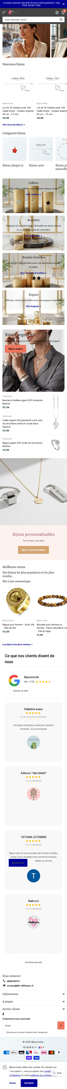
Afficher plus (18, 863)
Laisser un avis (20, 690)
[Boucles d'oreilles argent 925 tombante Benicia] (56, 402)
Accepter (29, 1083)
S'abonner (61, 1025)
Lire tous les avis (33, 962)
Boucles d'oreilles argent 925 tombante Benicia (22, 402)
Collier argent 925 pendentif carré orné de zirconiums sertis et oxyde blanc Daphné (22, 423)
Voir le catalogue (4, 12)
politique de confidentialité (43, 1075)
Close (63, 4)
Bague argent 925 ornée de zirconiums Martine (22, 444)
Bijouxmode (31, 677)
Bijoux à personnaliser (33, 549)
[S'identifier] (57, 12)
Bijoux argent (16, 348)
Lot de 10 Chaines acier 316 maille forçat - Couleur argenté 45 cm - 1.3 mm (18, 110)
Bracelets (33, 220)
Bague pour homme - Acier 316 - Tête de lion (18, 626)
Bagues (33, 294)
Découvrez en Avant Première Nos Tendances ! (27, 1032)
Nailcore (33, 901)
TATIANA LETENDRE (33, 837)
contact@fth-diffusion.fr (20, 985)
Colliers (33, 183)
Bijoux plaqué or (15, 41)
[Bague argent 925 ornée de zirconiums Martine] (56, 444)
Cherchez (61, 19)
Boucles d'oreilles (33, 257)
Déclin (12, 1083)
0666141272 (13, 981)
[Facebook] (3, 1014)
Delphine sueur (33, 709)
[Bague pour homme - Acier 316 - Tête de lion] (18, 601)
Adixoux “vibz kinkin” (33, 773)
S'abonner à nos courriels (16, 1018)
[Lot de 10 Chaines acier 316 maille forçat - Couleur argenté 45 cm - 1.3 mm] (18, 84)
